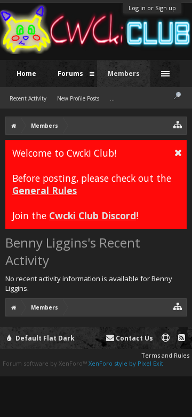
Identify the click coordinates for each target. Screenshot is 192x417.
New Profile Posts (78, 98)
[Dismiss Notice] (178, 152)
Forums (70, 73)
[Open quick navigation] (177, 124)
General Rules (44, 190)
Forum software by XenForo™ (46, 363)
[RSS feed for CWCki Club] (181, 338)
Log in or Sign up (152, 8)
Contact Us (133, 338)
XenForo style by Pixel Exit (126, 363)
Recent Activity (28, 98)
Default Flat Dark (44, 338)
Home (26, 73)
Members (124, 73)
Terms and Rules (165, 355)
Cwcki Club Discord (92, 215)
